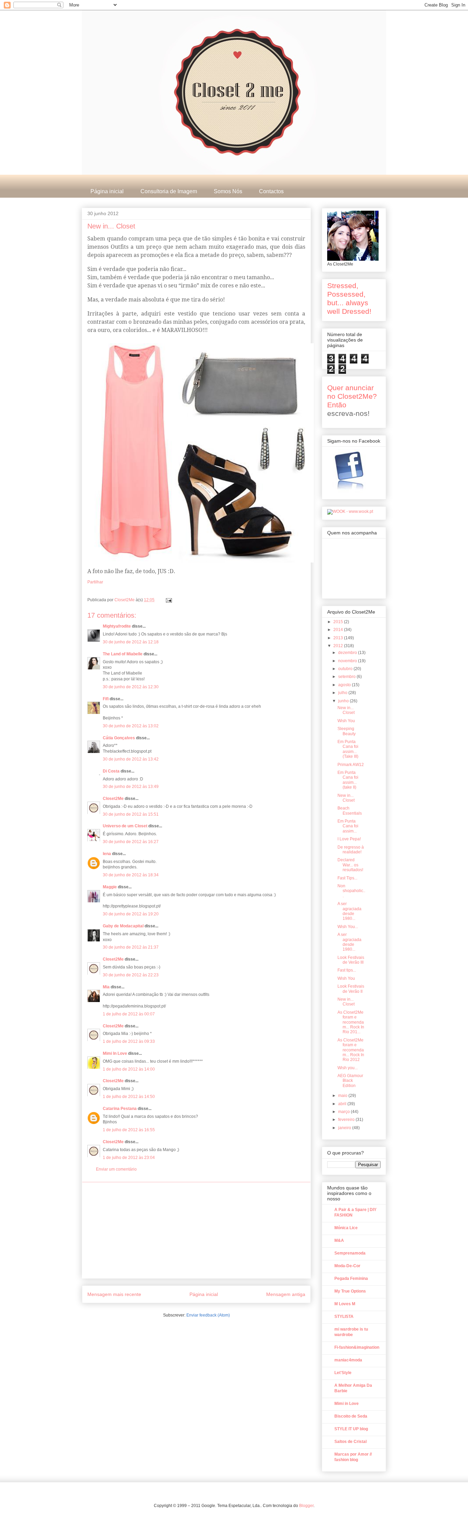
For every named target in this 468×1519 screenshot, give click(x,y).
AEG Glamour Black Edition (350, 1080)
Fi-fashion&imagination (356, 1347)
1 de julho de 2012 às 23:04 (129, 1157)
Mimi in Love (346, 1403)
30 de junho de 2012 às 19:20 (131, 914)
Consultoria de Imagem (168, 191)
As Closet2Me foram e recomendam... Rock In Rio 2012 (350, 1050)
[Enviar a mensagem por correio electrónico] (168, 599)
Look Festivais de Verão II (350, 988)
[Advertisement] (196, 1230)
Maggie (110, 887)
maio (343, 1095)
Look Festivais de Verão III (350, 960)
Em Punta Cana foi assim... (347, 826)
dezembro (348, 652)
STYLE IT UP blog (351, 1429)
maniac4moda (348, 1360)
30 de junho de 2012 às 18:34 (131, 875)
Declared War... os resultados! (350, 864)
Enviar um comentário (116, 1169)
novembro (348, 660)
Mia (106, 987)
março (344, 1111)
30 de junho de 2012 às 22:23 (131, 975)
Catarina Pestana (120, 1108)
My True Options (350, 1291)
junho (344, 701)
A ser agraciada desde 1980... (349, 911)
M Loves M (344, 1303)
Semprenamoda (350, 1253)
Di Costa (111, 771)
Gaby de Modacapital (123, 926)
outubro (346, 668)
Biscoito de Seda (350, 1416)
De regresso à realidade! (350, 849)
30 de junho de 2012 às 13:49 (131, 786)
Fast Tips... (347, 878)
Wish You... (347, 926)
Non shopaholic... (351, 891)
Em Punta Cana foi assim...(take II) (347, 780)
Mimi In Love (115, 1053)
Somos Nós (228, 191)
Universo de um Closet (125, 826)
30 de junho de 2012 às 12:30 (131, 686)
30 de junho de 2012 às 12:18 (131, 642)
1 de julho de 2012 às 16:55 (129, 1129)
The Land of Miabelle (123, 654)
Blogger (306, 1505)
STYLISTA (344, 1316)
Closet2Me (125, 599)
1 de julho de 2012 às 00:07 (129, 1014)
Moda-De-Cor (347, 1265)
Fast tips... (346, 970)
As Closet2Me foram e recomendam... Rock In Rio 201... (350, 1022)
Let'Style (343, 1372)
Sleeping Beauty (346, 731)
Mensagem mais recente (114, 1294)
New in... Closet (346, 710)
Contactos (271, 191)
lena (107, 853)
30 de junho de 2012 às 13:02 (131, 726)
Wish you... (347, 1067)
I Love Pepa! (349, 839)
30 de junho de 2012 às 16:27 (131, 841)
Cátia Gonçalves (119, 738)
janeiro (345, 1127)
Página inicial (107, 191)
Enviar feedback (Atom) (208, 1315)
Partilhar (95, 582)
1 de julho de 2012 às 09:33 (129, 1041)
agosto (345, 684)
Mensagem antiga (285, 1294)
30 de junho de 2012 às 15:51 (131, 814)
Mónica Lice (346, 1227)
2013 (338, 637)
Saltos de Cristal (350, 1441)
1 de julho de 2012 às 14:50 (129, 1096)
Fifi (106, 698)
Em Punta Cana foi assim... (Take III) (347, 749)
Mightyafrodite (117, 626)
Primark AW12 (350, 764)
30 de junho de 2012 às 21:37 (131, 947)
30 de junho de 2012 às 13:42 (131, 759)
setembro (347, 676)
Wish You (346, 720)
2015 (338, 621)
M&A (339, 1240)
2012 (338, 645)
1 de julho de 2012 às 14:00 (129, 1069)
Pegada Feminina (351, 1278)
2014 (338, 629)
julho (343, 692)
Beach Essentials (349, 810)
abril (342, 1103)
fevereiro (347, 1119)
